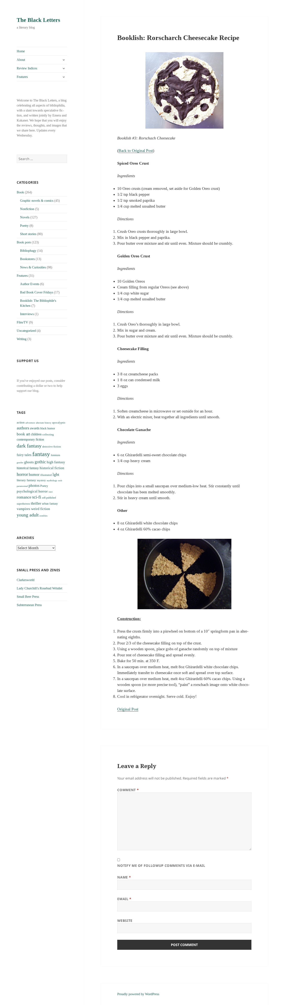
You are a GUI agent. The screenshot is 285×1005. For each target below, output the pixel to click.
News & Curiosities (33, 267)
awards (34, 428)
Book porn (24, 242)
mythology (52, 480)
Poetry (24, 225)
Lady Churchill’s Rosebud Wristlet (39, 588)
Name (124, 877)
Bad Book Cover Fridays (36, 292)
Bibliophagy (28, 250)
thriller (36, 503)
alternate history (43, 423)
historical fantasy (28, 468)
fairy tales (24, 455)
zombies (43, 516)
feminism (55, 455)
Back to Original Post (136, 150)
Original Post (127, 709)
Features (22, 77)
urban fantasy (50, 503)
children (36, 434)
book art (23, 434)
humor (34, 474)
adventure (30, 422)
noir (60, 480)
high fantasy (56, 462)
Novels (24, 217)
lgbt (56, 474)
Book (20, 192)
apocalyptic (59, 422)
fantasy (41, 454)
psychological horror (32, 491)
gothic (40, 461)
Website (124, 920)
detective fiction (51, 446)
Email (124, 899)
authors (23, 428)
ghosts (29, 462)
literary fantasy (26, 480)
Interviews (27, 314)
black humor (47, 428)
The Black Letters (38, 20)
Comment (128, 790)
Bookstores (27, 259)
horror (22, 474)
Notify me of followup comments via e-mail (161, 865)
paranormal (22, 486)
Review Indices (27, 68)
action (21, 422)
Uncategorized (26, 330)
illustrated (46, 474)
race (51, 492)
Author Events (29, 284)
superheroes (23, 503)
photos (34, 485)
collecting (48, 434)
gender (20, 462)
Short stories (28, 234)
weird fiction (40, 509)
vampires (23, 509)
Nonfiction (27, 209)
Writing (21, 339)
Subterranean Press (29, 605)
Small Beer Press (28, 596)
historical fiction (52, 468)
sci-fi (36, 497)
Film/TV (22, 322)
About (21, 59)
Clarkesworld (25, 580)
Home (21, 51)
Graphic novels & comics (36, 200)
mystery (41, 480)
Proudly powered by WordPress (138, 994)
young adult (28, 515)
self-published (49, 497)
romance (24, 497)
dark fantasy (29, 446)
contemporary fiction (30, 439)
